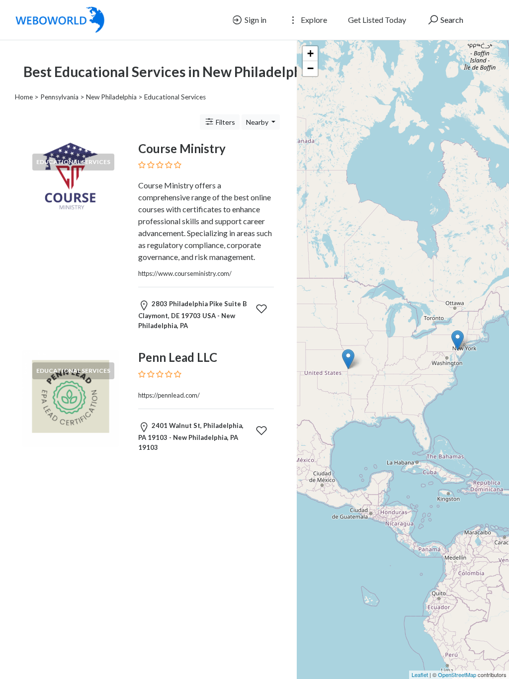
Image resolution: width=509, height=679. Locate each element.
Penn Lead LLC (177, 357)
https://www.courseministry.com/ (185, 273)
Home (24, 97)
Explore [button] (313, 19)
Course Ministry (182, 148)
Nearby (258, 122)
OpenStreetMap (457, 675)
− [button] (310, 68)
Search (451, 19)
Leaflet (420, 675)
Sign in (254, 19)
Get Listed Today (377, 19)
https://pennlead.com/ (169, 395)
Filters (224, 122)
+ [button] (310, 53)
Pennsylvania (59, 97)
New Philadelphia (111, 97)
